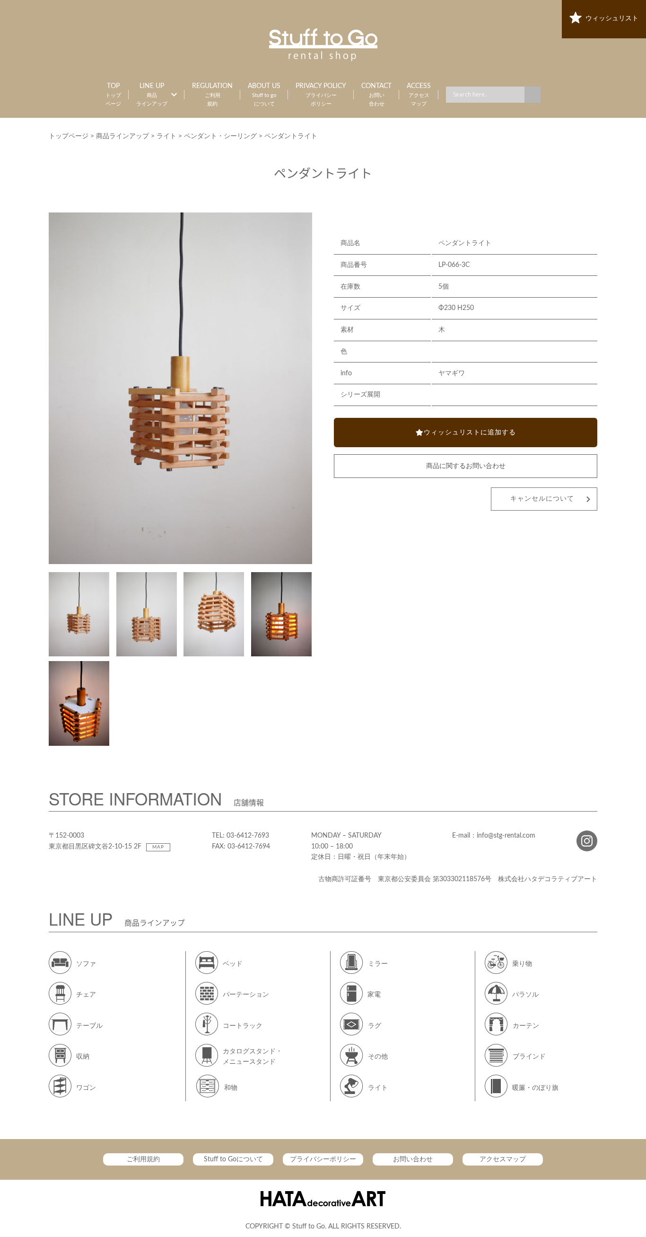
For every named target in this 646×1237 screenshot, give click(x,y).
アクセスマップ (503, 1159)
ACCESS (419, 94)
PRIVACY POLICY (321, 94)
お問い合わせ (413, 1159)
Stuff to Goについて (233, 1159)
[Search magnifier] (532, 95)
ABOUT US (264, 94)
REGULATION (212, 94)
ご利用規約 (143, 1159)
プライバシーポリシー (323, 1159)
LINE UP (151, 94)
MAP (158, 847)
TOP (113, 94)
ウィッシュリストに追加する (470, 432)
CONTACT (376, 94)
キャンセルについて (542, 498)
